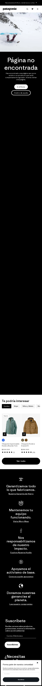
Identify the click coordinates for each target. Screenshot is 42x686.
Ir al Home (21, 87)
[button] (27, 9)
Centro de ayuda (21, 93)
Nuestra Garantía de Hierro (21, 494)
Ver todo (21, 461)
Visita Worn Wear (21, 521)
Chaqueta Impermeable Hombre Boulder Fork (10, 445)
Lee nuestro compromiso (20, 604)
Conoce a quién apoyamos (21, 576)
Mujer (16, 406)
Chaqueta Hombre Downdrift (28, 445)
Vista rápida (5, 434)
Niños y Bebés (28, 406)
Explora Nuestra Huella (21, 552)
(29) (33, 452)
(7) (14, 452)
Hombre (7, 406)
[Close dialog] (37, 662)
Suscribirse (21, 679)
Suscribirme (12, 645)
